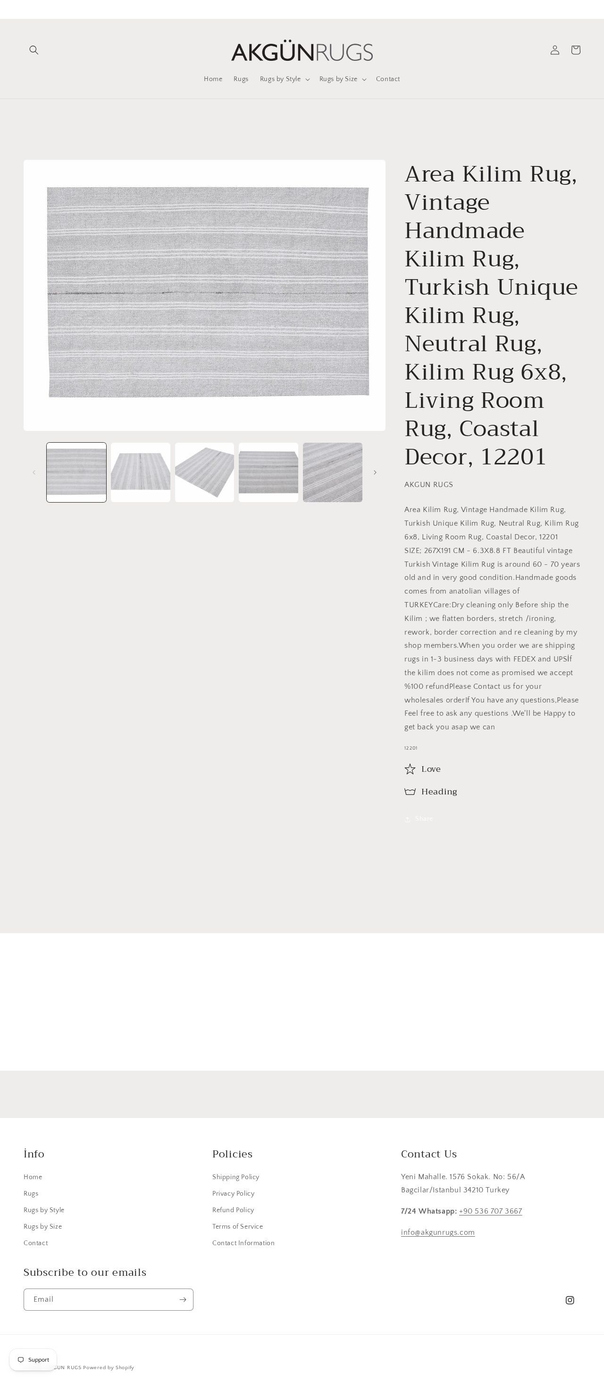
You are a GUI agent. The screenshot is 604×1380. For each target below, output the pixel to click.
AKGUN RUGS (64, 1368)
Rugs (31, 1194)
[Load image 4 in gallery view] (268, 472)
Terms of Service (237, 1227)
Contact (36, 1243)
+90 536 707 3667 (490, 1211)
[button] (34, 50)
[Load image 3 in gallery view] (205, 472)
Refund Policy (233, 1210)
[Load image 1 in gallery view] (76, 472)
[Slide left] (34, 472)
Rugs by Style (44, 1210)
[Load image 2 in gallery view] (140, 472)
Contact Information (243, 1243)
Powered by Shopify (108, 1368)
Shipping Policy (236, 1177)
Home (33, 1177)
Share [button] (424, 819)
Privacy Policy (233, 1194)
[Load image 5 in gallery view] (332, 472)
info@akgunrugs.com (438, 1232)
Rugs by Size (43, 1227)
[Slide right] (375, 472)
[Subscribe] (376, 1035)
